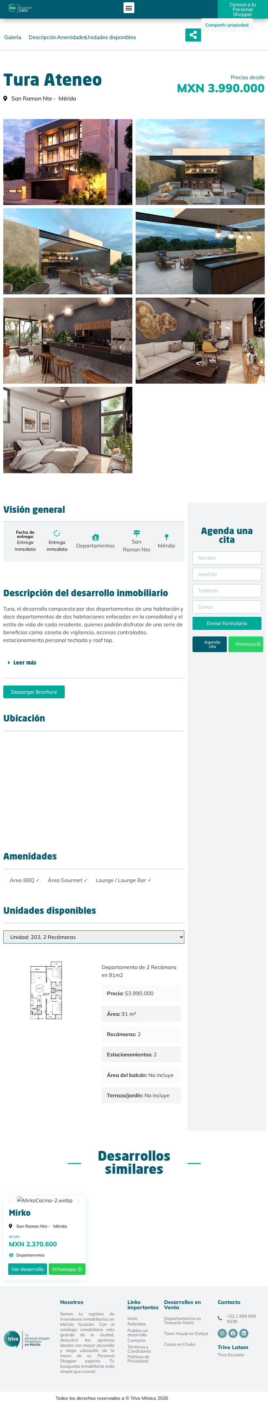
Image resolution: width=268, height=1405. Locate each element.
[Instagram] (222, 1333)
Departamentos (95, 545)
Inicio (132, 1318)
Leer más (24, 663)
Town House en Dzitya (186, 1333)
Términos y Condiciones (139, 1349)
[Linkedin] (243, 1333)
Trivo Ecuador (231, 1354)
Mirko (20, 1214)
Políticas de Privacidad (138, 1358)
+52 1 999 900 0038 (241, 1318)
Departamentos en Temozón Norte (182, 1320)
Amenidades (72, 37)
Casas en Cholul (179, 1344)
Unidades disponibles (110, 37)
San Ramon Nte (136, 545)
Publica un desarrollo (137, 1332)
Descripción (43, 37)
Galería (12, 37)
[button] (129, 7)
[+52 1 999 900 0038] (220, 1318)
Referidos (136, 1324)
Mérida (166, 545)
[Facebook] (233, 1333)
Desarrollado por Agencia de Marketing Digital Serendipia (216, 1398)
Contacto (136, 1340)
